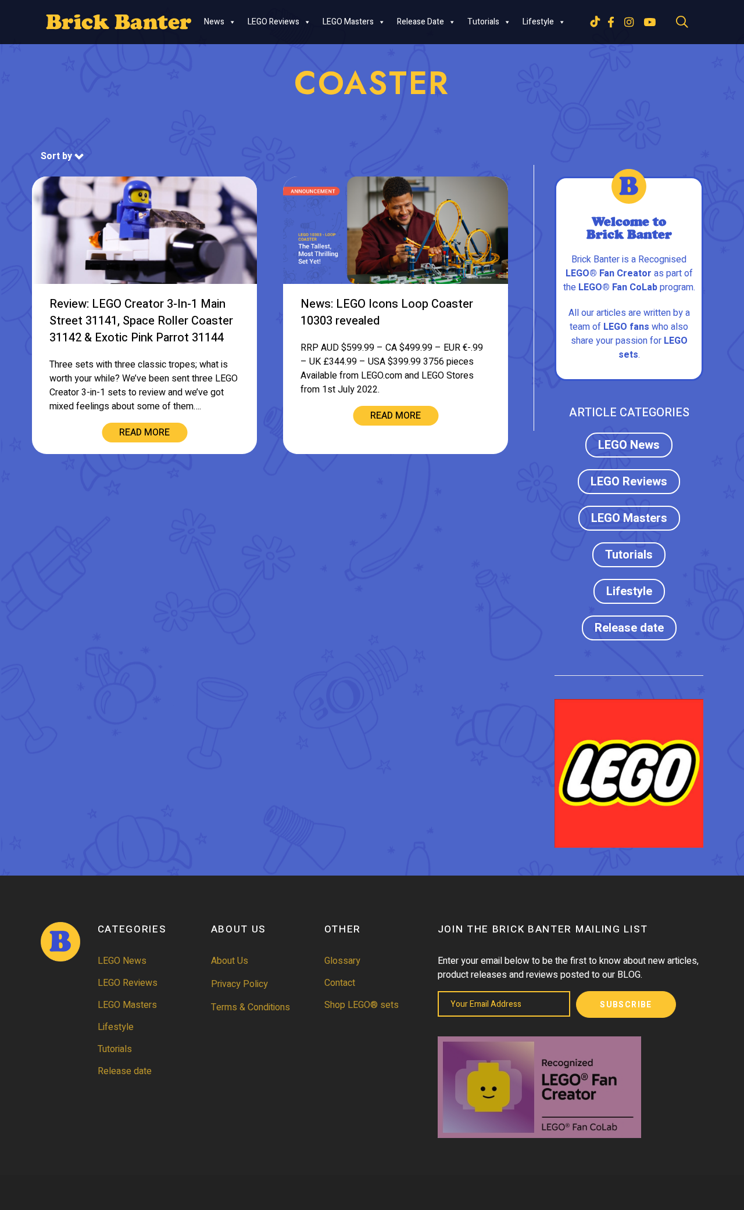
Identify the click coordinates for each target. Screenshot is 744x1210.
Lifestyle (538, 22)
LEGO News (629, 445)
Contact (339, 983)
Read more (144, 433)
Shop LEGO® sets (361, 1005)
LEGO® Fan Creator (609, 273)
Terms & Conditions (250, 1007)
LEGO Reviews (273, 22)
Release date (420, 22)
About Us (229, 961)
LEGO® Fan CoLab (617, 287)
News (214, 22)
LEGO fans (626, 327)
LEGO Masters (348, 22)
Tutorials (483, 22)
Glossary (342, 961)
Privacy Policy (239, 984)
